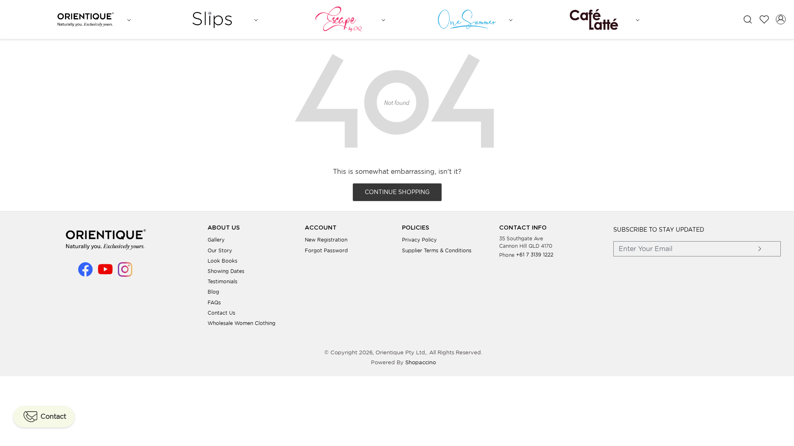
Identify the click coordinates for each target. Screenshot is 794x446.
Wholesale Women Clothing (241, 323)
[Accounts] (780, 19)
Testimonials (222, 281)
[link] (747, 19)
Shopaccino (420, 362)
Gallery (216, 240)
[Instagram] (125, 273)
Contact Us (221, 313)
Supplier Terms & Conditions (436, 250)
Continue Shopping (397, 192)
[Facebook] (85, 273)
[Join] (760, 248)
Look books (222, 261)
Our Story (220, 250)
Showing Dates (226, 271)
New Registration (326, 240)
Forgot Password (326, 250)
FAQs (214, 302)
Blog (213, 292)
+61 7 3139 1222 (534, 254)
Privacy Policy (419, 240)
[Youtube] (105, 273)
